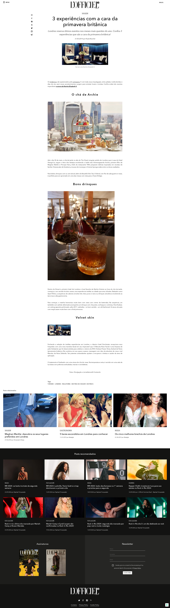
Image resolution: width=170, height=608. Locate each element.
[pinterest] (31, 21)
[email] (31, 15)
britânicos (53, 82)
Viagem (85, 13)
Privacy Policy (137, 568)
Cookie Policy (94, 605)
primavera (76, 82)
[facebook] (31, 18)
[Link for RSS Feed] (91, 600)
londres (58, 384)
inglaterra (66, 384)
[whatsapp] (31, 31)
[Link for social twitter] (79, 601)
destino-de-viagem (78, 384)
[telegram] (31, 35)
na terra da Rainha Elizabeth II (66, 86)
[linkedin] (31, 25)
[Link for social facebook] (83, 601)
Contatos (74, 605)
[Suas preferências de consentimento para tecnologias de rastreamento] (167, 605)
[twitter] (31, 28)
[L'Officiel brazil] (85, 5)
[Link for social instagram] (87, 601)
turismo (51, 384)
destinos (90, 384)
